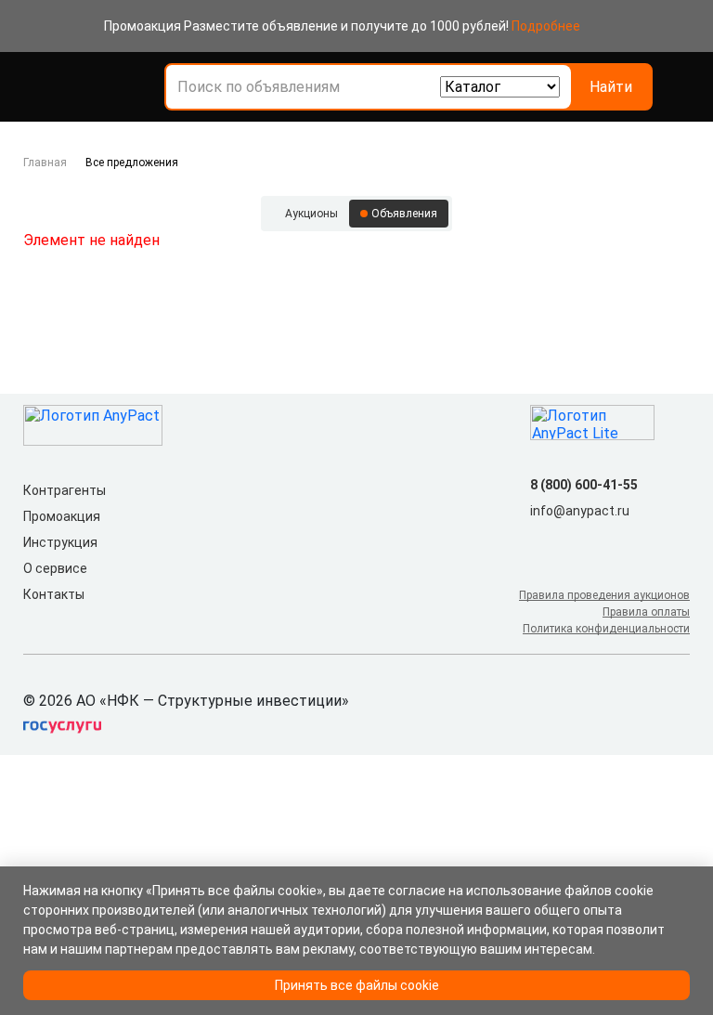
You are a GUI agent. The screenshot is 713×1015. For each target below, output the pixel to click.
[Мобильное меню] (34, 87)
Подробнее (546, 26)
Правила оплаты (646, 611)
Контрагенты (64, 490)
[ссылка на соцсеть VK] (541, 540)
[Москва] (679, 87)
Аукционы (311, 213)
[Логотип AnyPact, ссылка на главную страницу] (104, 87)
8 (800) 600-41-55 (584, 484)
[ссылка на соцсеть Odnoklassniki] (571, 540)
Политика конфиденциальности (606, 628)
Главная (45, 162)
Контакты (53, 594)
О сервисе (55, 568)
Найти (611, 87)
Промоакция (61, 516)
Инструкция (60, 542)
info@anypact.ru (579, 510)
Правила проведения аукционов (604, 595)
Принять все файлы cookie (357, 985)
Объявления (404, 213)
